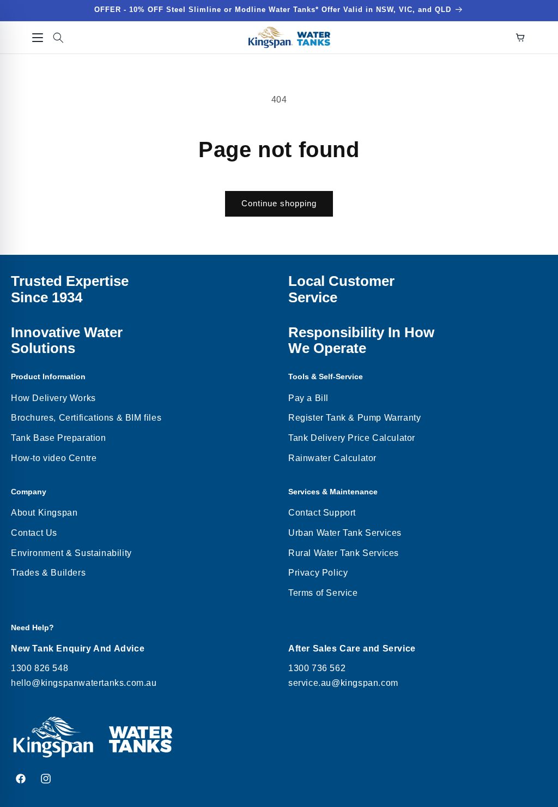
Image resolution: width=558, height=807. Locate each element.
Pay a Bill (308, 398)
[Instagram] (46, 778)
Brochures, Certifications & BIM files (86, 417)
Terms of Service (323, 592)
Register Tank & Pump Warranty (354, 417)
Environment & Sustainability (71, 553)
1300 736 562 (316, 668)
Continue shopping (279, 203)
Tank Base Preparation (58, 438)
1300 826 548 (39, 668)
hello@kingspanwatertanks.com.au (84, 683)
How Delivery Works (53, 398)
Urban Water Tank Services (345, 532)
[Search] (58, 37)
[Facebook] (21, 778)
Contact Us (34, 532)
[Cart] (520, 37)
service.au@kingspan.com (343, 683)
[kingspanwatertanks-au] (289, 37)
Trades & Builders (48, 572)
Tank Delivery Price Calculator (351, 438)
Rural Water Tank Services (343, 553)
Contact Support (322, 512)
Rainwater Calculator (332, 458)
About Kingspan (44, 512)
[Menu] (37, 37)
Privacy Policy (318, 572)
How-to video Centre (53, 458)
